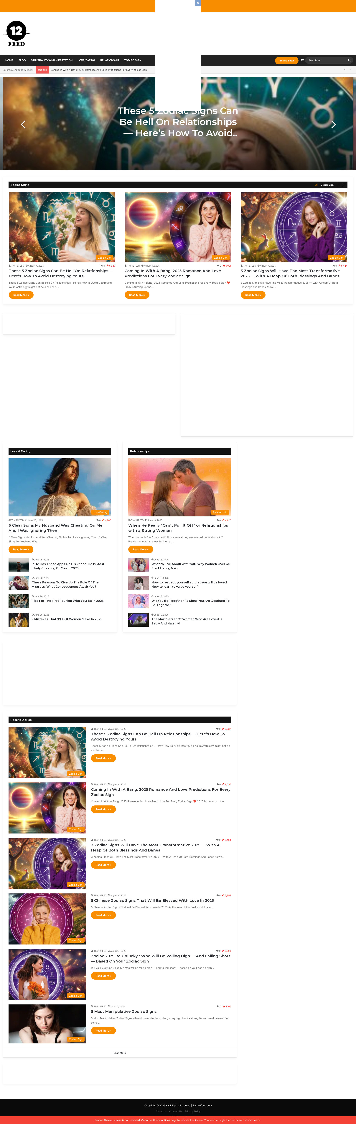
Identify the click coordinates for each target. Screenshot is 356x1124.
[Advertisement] (178, 55)
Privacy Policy (192, 1111)
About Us (161, 1111)
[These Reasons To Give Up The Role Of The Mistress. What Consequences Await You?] (19, 583)
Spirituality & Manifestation (51, 60)
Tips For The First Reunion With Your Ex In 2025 (68, 601)
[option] (178, 123)
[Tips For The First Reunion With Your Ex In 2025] (19, 601)
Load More (120, 1052)
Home (9, 60)
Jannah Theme (103, 1120)
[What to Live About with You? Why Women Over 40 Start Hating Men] (138, 565)
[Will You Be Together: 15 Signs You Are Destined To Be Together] (138, 601)
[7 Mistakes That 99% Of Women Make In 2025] (19, 620)
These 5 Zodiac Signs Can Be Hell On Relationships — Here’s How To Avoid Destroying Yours (178, 127)
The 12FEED (17, 265)
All (316, 184)
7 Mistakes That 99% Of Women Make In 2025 (67, 619)
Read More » (21, 294)
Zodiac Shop (287, 60)
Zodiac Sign (132, 60)
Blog (22, 60)
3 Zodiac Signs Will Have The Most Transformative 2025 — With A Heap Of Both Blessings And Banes (109, 69)
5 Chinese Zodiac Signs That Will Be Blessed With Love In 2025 (152, 900)
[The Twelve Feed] (17, 33)
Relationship (109, 60)
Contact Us (175, 1111)
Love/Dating (86, 60)
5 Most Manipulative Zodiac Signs (124, 1011)
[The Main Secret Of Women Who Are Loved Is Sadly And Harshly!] (138, 620)
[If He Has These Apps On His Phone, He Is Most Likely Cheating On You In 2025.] (19, 565)
